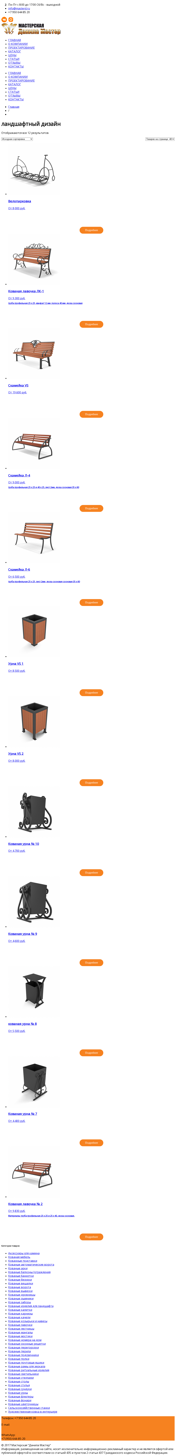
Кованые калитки (20, 1310)
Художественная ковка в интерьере (32, 1411)
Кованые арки (18, 1268)
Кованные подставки (22, 1261)
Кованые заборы (19, 1302)
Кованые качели (19, 1317)
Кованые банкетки (21, 1276)
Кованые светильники (23, 1374)
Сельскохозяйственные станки (29, 1408)
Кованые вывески (20, 1291)
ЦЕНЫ (12, 55)
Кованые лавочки (20, 1325)
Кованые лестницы (21, 1329)
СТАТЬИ (13, 59)
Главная (13, 107)
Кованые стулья (19, 1385)
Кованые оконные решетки (27, 1344)
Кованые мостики (20, 1336)
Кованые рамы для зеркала (26, 1366)
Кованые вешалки (20, 1283)
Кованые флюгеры (20, 1396)
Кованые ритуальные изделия (28, 1370)
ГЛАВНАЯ (14, 40)
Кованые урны (18, 1393)
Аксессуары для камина (24, 1253)
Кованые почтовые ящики (26, 1362)
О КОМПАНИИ (18, 44)
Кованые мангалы (20, 1332)
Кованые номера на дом (24, 1340)
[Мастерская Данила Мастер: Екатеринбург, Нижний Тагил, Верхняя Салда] (30, 33)
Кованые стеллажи (21, 1378)
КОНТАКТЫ (16, 66)
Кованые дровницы (21, 1295)
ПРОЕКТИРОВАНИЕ (21, 48)
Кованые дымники (21, 1298)
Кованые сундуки (20, 1389)
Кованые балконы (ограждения (29, 1272)
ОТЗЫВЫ (14, 63)
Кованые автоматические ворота (31, 1264)
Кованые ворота (19, 1287)
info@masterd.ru (19, 8)
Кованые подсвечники (23, 1355)
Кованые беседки (20, 1279)
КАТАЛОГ (14, 51)
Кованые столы (18, 1381)
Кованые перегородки (23, 1347)
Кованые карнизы (20, 1313)
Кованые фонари (19, 1400)
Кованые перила (19, 1351)
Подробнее (91, 230)
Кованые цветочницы (23, 1404)
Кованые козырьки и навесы (27, 1321)
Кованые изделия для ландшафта (30, 1306)
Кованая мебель (19, 1257)
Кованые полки (18, 1359)
